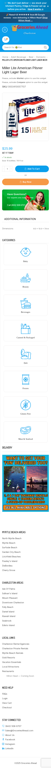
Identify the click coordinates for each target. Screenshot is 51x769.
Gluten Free (25, 414)
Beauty (26, 287)
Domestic (41, 57)
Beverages (25, 312)
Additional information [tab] (20, 219)
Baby (25, 261)
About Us (9, 735)
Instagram (10, 744)
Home (5, 57)
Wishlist (20, 78)
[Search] (45, 47)
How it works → (35, 9)
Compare (21, 82)
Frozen (26, 388)
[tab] (20, 219)
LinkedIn (9, 748)
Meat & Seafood (25, 439)
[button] (5, 29)
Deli (25, 363)
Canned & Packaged (26, 337)
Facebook (10, 739)
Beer (31, 57)
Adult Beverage (18, 57)
